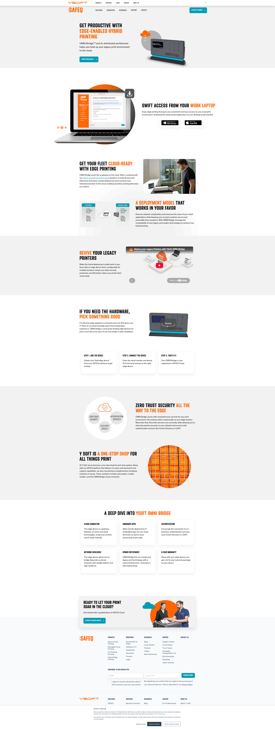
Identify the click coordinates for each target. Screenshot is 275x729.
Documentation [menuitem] (168, 656)
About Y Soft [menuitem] (185, 703)
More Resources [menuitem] (150, 654)
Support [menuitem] (165, 637)
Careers (126, 3)
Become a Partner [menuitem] (133, 703)
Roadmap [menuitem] (166, 660)
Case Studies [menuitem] (149, 645)
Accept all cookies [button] (154, 724)
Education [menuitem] (130, 653)
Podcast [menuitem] (147, 648)
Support (134, 10)
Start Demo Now (93, 620)
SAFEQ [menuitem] (111, 703)
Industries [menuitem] (130, 637)
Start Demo (196, 10)
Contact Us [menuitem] (185, 637)
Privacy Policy (161, 714)
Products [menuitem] (111, 637)
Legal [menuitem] (128, 660)
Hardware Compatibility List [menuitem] (169, 652)
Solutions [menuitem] (111, 699)
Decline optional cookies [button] (171, 724)
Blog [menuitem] (146, 642)
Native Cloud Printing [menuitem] (113, 643)
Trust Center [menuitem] (167, 648)
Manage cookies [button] (141, 724)
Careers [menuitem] (165, 699)
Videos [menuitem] (146, 651)
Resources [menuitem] (148, 637)
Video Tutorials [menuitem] (168, 663)
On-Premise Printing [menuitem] (112, 653)
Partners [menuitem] (129, 699)
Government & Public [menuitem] (131, 643)
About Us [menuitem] (184, 699)
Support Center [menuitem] (168, 642)
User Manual (87, 59)
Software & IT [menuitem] (131, 647)
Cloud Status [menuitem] (167, 645)
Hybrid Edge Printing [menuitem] (112, 658)
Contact (144, 10)
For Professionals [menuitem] (169, 703)
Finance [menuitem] (129, 656)
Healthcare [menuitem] (130, 650)
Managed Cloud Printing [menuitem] (114, 648)
